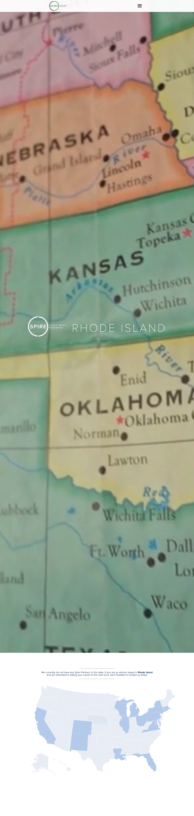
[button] (140, 6)
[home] (58, 6)
